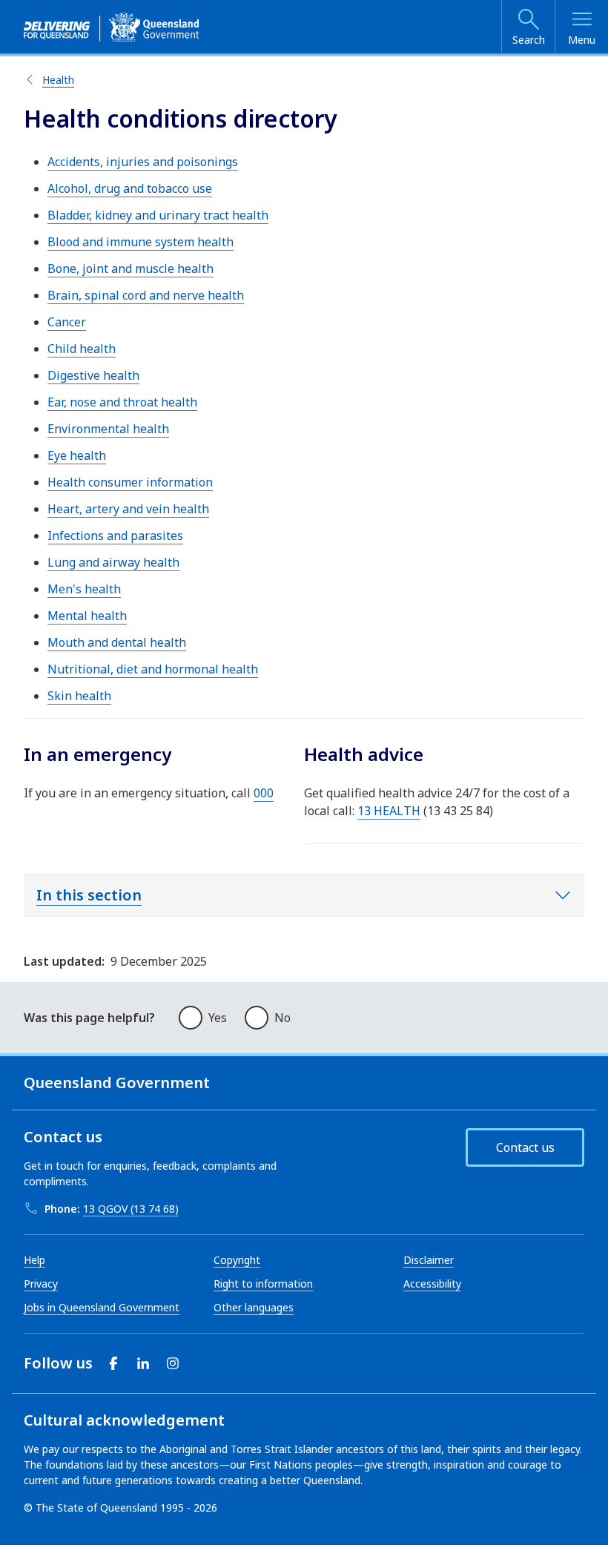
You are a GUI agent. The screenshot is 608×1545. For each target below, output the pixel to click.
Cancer (66, 322)
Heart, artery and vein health (128, 509)
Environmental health (108, 429)
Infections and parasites (115, 535)
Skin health (79, 696)
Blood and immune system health (140, 242)
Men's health (84, 589)
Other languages (254, 1307)
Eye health (76, 455)
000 (264, 793)
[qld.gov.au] (111, 27)
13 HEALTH (388, 811)
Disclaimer (428, 1260)
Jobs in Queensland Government (101, 1307)
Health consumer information (130, 482)
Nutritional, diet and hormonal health (152, 669)
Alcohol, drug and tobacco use (129, 188)
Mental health (87, 615)
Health (58, 80)
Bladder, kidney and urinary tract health (157, 215)
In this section (89, 895)
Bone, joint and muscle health (130, 268)
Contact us (525, 1147)
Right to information (263, 1283)
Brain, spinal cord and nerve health (145, 295)
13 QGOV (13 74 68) (131, 1209)
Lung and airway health (113, 562)
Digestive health (93, 375)
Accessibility (432, 1283)
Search (528, 40)
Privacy (41, 1283)
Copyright (237, 1260)
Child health (81, 348)
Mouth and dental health (116, 642)
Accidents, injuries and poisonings (142, 162)
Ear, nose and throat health (122, 402)
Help (34, 1260)
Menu (581, 40)
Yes (217, 1017)
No (282, 1017)
